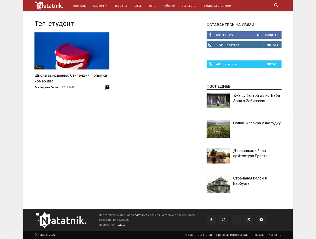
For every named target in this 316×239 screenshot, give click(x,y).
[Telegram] (236, 219)
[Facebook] (211, 219)
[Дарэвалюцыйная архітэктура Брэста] (218, 156)
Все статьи (190, 5)
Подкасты (79, 5)
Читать (272, 44)
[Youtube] (261, 219)
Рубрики (169, 5)
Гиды (137, 5)
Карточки (100, 5)
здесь (121, 224)
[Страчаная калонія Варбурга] (218, 184)
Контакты (275, 235)
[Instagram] (223, 219)
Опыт (39, 67)
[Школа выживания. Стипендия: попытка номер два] (71, 50)
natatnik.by (142, 215)
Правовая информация (232, 235)
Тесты (151, 5)
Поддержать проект (219, 5)
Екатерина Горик (46, 87)
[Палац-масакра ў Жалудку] (218, 129)
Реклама (258, 235)
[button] (276, 6)
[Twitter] (248, 219)
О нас (189, 235)
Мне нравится (267, 35)
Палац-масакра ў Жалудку (257, 123)
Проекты (120, 5)
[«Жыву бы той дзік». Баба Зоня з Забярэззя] (218, 100)
